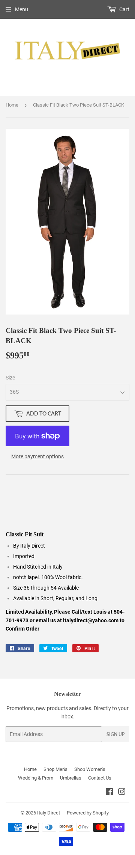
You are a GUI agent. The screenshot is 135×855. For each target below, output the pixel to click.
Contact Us (99, 778)
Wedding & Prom (35, 778)
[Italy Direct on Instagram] (122, 793)
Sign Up (115, 734)
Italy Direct (48, 813)
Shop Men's (56, 769)
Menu (21, 9)
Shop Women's (89, 769)
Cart (123, 9)
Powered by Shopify (88, 813)
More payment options (37, 456)
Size (10, 378)
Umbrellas (70, 778)
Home (12, 105)
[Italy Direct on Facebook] (109, 793)
